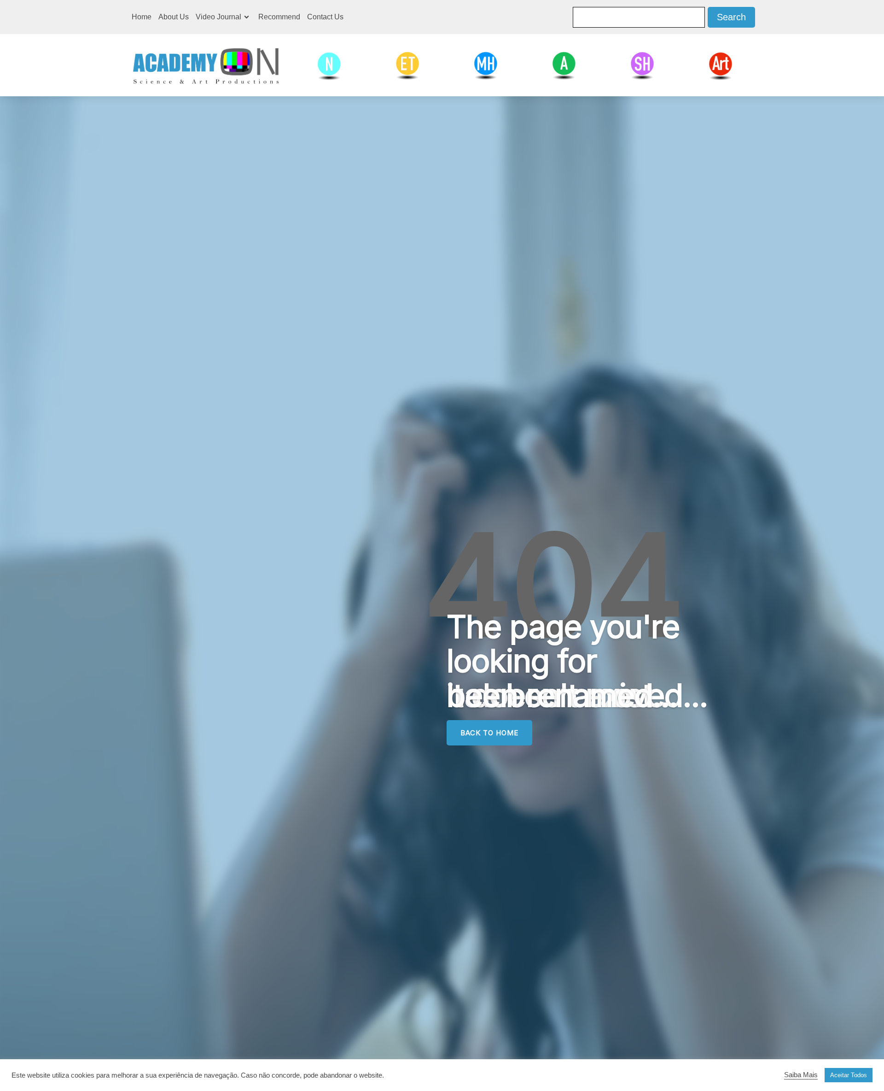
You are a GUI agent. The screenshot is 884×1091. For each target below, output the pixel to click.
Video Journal (218, 17)
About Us (173, 17)
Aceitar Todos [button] (848, 1075)
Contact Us (325, 17)
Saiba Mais (801, 1075)
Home (141, 17)
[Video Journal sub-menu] (248, 17)
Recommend (279, 17)
